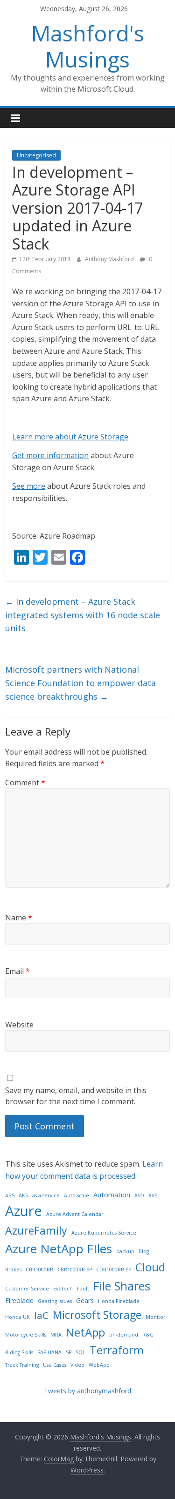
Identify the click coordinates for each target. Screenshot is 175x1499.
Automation (111, 1194)
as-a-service (46, 1195)
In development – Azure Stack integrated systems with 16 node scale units (82, 615)
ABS (9, 1195)
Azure (23, 1211)
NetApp (85, 1332)
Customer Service (27, 1288)
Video (77, 1365)
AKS (23, 1195)
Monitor (156, 1317)
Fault (83, 1288)
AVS (152, 1195)
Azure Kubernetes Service (103, 1232)
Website (19, 1025)
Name (18, 917)
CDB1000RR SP (113, 1269)
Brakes (13, 1269)
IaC (41, 1315)
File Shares (121, 1286)
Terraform (117, 1349)
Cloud (150, 1267)
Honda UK (17, 1317)
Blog (144, 1251)
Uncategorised (36, 155)
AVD (139, 1195)
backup (125, 1251)
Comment (25, 782)
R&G (148, 1334)
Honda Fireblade (119, 1301)
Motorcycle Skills (25, 1334)
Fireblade (19, 1300)
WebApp (99, 1365)
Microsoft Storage (97, 1314)
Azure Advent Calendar (75, 1214)
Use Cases (54, 1365)
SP (68, 1352)
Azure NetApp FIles (58, 1248)
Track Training (22, 1365)
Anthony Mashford (110, 259)
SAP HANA (49, 1352)
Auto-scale (76, 1195)
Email (17, 971)
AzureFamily (36, 1230)
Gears (85, 1300)
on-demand (123, 1334)
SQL (80, 1352)
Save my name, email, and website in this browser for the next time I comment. (76, 1096)
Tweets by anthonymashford (87, 1390)
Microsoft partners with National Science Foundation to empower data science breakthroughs (80, 683)
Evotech (63, 1288)
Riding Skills (19, 1352)
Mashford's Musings (87, 46)
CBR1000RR (39, 1269)
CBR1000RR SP (74, 1269)
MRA (56, 1334)
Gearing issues (55, 1301)
